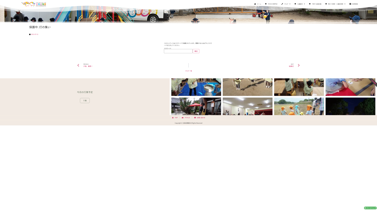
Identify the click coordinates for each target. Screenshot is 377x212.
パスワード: (167, 48)
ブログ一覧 (188, 71)
